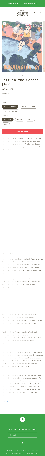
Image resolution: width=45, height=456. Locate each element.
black (19, 119)
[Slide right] (27, 75)
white (30, 119)
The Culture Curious (21, 450)
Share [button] (6, 401)
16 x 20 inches (10, 111)
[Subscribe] (34, 435)
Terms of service (32, 453)
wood (6, 124)
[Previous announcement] (4, 3)
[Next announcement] (41, 3)
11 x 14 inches (28, 107)
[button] (4, 13)
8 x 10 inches (10, 107)
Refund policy (19, 453)
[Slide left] (18, 75)
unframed (7, 119)
